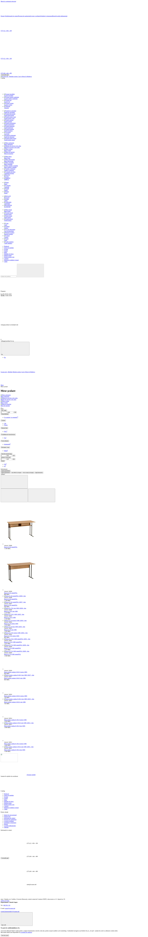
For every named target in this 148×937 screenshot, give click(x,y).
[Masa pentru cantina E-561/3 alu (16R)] (75, 723)
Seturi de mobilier (9, 248)
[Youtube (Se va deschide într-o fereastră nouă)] (90, 14)
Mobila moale (8, 255)
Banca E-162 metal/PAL (10, 547)
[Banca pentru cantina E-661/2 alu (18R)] (75, 699)
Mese (5, 252)
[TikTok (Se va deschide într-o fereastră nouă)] (65, 14)
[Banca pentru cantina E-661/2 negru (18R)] (75, 687)
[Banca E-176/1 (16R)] (75, 614)
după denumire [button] (39, 472)
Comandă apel (4, 75)
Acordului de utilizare (26, 932)
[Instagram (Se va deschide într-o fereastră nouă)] (39, 14)
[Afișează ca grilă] (14, 495)
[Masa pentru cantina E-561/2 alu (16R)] (75, 747)
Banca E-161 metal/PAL (10, 593)
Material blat (4, 428)
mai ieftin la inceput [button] (16, 472)
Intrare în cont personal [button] (10, 815)
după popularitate (5, 470)
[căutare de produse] (30, 270)
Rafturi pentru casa (9, 257)
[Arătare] (14, 482)
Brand (2, 461)
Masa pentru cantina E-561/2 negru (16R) (15, 743)
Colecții (6, 258)
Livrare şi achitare (35, 16)
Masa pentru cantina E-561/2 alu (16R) (14, 750)
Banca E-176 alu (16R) (10, 629)
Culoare (3, 420)
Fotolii (6, 251)
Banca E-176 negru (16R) (11, 623)
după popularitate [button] (5, 472)
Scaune (6, 249)
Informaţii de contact (12, 16)
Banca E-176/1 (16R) (10, 617)
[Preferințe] (74, 317)
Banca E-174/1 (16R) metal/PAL (13, 642)
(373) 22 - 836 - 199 (6, 30)
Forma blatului (4, 441)
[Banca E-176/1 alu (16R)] (75, 608)
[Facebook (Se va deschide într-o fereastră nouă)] (13, 14)
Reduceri (6, 246)
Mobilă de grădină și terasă (11, 260)
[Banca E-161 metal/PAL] (75, 570)
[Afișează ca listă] (41, 495)
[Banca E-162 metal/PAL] (75, 524)
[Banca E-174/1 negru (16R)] (75, 633)
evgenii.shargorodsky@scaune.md (10, 911)
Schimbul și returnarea (46, 16)
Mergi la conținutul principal (8, 1)
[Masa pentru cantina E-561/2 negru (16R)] (75, 734)
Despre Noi (4, 16)
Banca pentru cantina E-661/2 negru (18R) (15, 696)
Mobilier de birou (9, 254)
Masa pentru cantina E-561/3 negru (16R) (15, 720)
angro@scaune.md (10, 908)
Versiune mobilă (30, 774)
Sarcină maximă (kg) (6, 453)
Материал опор (5, 447)
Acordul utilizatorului (61, 16)
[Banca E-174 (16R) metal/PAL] (75, 645)
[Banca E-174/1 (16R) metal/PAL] (75, 639)
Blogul (54, 16)
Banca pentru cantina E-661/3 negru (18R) (15, 672)
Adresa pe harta (5, 900)
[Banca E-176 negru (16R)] (75, 620)
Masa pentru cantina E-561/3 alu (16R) (14, 726)
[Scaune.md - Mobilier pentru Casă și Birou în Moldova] (9, 761)
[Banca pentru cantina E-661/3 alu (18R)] (75, 675)
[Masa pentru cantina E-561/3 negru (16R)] (75, 711)
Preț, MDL (3, 410)
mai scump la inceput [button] (28, 472)
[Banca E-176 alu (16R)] (75, 627)
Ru (5, 357)
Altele (5, 261)
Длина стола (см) (5, 457)
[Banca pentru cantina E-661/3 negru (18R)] (75, 663)
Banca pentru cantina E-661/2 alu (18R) (15, 702)
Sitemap (6, 827)
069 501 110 (6, 905)
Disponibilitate (4, 414)
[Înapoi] (1, 407)
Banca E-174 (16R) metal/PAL (12, 648)
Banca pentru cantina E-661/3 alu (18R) (15, 678)
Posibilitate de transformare (8, 434)
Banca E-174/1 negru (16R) (11, 636)
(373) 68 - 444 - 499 (6, 73)
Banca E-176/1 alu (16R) (11, 611)
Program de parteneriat (24, 16)
